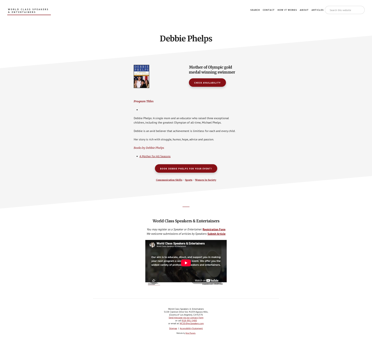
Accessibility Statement (191, 328)
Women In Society (205, 179)
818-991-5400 (189, 320)
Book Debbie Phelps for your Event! (186, 168)
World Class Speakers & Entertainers (28, 11)
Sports (188, 179)
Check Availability (207, 82)
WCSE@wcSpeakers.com (192, 323)
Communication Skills (169, 179)
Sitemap (173, 328)
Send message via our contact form (186, 317)
